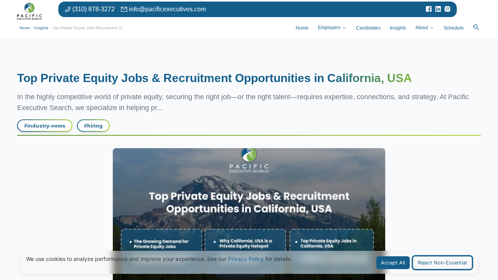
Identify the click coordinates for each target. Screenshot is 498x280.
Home (24, 28)
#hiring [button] (93, 125)
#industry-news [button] (44, 125)
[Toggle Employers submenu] (344, 27)
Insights (41, 28)
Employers (329, 27)
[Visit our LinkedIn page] (438, 9)
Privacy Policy (246, 259)
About (422, 27)
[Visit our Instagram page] (447, 9)
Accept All (393, 263)
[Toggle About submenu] (432, 27)
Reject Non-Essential (442, 263)
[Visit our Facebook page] (429, 9)
